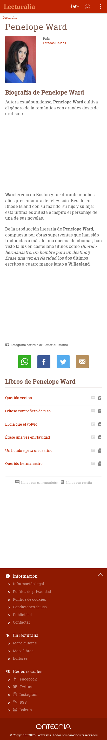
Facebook (28, 679)
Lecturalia (10, 18)
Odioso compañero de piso (28, 410)
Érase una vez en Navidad (27, 437)
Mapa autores (25, 642)
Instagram (28, 694)
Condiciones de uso (30, 606)
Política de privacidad (32, 591)
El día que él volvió (21, 424)
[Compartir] (74, 6)
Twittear (63, 361)
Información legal (28, 583)
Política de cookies (29, 599)
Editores (20, 658)
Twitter (26, 686)
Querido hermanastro (24, 463)
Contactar (21, 622)
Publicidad (22, 614)
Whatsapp (24, 361)
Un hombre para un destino (28, 450)
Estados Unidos (54, 43)
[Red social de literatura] (19, 6)
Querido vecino (18, 397)
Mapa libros (23, 650)
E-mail (82, 361)
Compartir (43, 361)
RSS (23, 702)
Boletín (25, 709)
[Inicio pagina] (100, 574)
